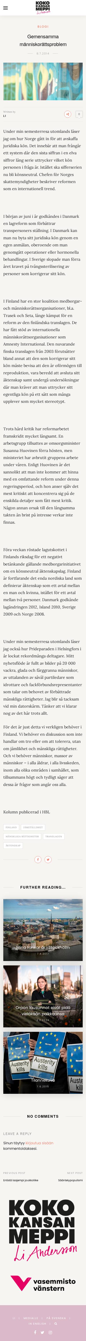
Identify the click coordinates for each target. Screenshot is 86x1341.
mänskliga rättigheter (22, 836)
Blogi (43, 26)
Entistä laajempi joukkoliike (20, 1180)
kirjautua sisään (39, 1143)
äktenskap (13, 845)
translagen (53, 836)
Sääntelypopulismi (70, 1180)
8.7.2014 (43, 53)
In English (37, 1324)
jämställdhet (33, 827)
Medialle (31, 1318)
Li (4, 116)
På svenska (56, 1318)
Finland (11, 827)
